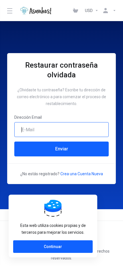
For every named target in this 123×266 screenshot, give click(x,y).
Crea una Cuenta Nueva (81, 174)
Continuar (53, 246)
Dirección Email (28, 117)
